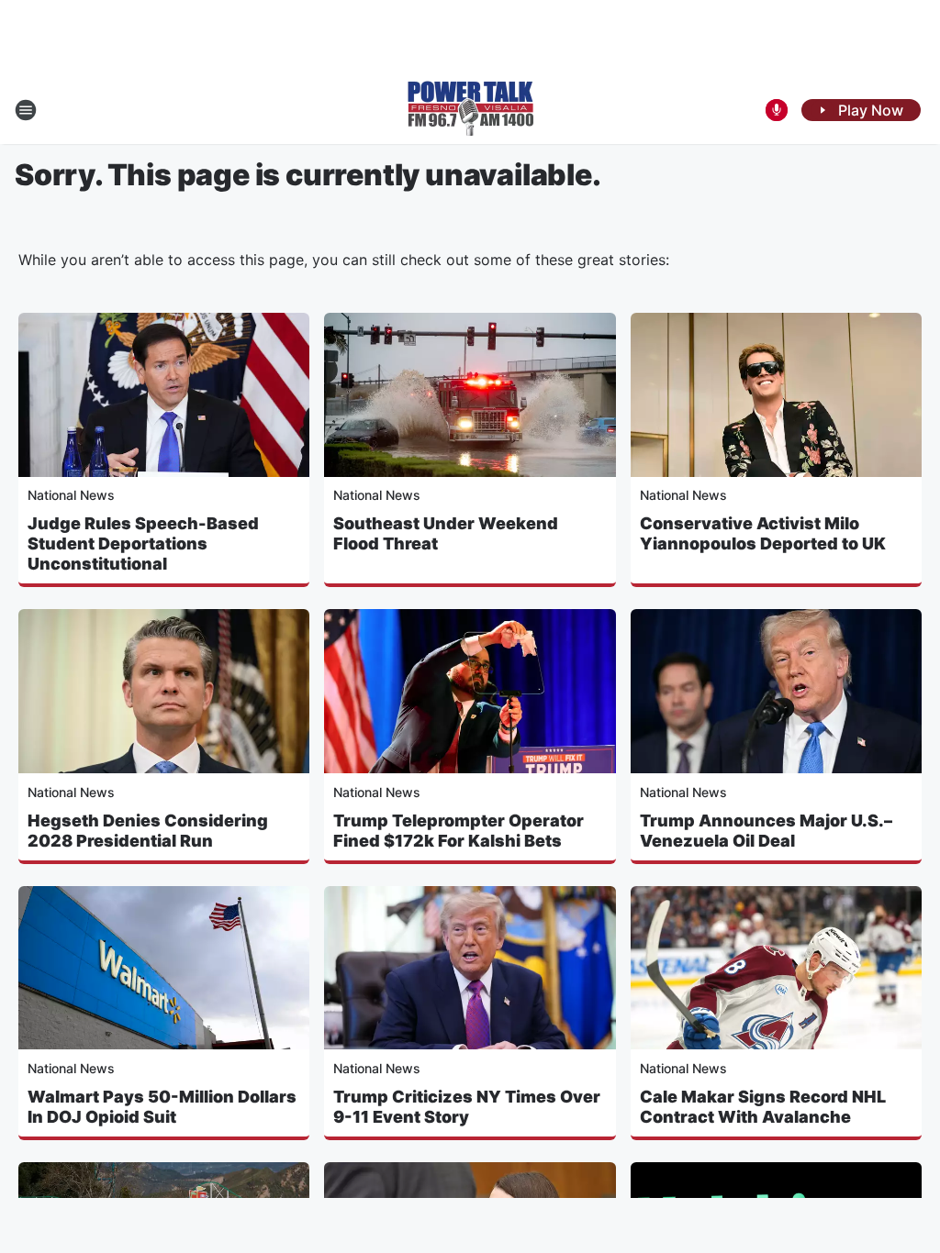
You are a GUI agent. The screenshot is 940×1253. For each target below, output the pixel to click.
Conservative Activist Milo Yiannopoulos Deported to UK (763, 533)
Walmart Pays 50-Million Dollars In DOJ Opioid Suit (162, 1106)
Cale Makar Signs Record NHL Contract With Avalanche (763, 1106)
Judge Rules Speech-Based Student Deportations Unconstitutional (143, 543)
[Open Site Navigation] (26, 110)
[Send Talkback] (777, 110)
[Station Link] (470, 110)
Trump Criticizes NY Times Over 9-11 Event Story (466, 1106)
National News (71, 495)
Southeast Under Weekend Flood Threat (445, 533)
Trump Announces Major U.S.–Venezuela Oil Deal (766, 830)
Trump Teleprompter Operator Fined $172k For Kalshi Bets (458, 830)
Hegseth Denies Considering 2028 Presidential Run (148, 830)
